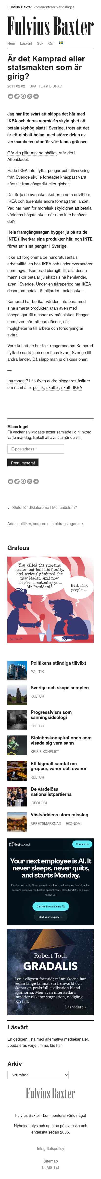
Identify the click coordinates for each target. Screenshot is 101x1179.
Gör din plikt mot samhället (32, 152)
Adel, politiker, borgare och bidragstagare (43, 523)
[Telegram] (17, 96)
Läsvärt (26, 43)
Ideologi (39, 802)
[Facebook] (23, 96)
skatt (65, 387)
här (59, 1045)
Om (51, 43)
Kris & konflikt (45, 751)
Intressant (16, 380)
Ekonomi (74, 823)
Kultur (37, 696)
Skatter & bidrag (46, 86)
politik (38, 387)
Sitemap (50, 1161)
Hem (11, 43)
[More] (36, 96)
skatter (52, 387)
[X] (29, 96)
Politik (37, 671)
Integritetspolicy (50, 1148)
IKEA (77, 387)
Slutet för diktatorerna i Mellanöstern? (44, 507)
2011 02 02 (16, 86)
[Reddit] (10, 96)
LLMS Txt (50, 1167)
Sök (40, 43)
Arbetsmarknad (46, 823)
